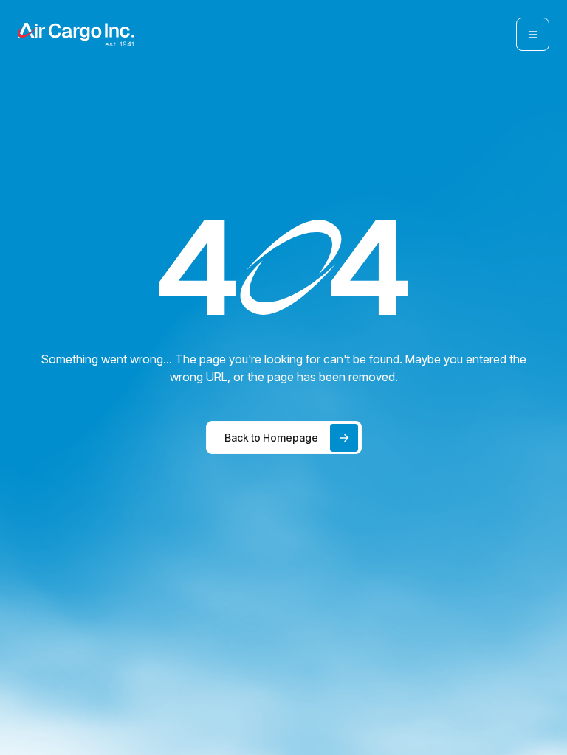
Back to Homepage (271, 437)
